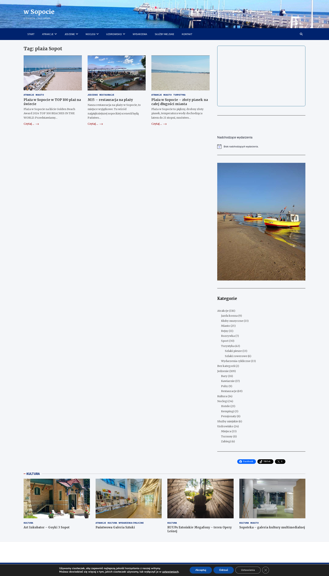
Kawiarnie (228, 381)
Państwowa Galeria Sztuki (115, 527)
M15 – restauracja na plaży (110, 100)
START (30, 34)
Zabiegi (226, 441)
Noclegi (222, 401)
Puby (224, 386)
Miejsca (226, 431)
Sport (224, 341)
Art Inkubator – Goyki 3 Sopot (46, 527)
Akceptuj (200, 570)
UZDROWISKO (114, 34)
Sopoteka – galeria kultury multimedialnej (272, 527)
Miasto (40, 94)
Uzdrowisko (225, 426)
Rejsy (224, 331)
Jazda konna (229, 315)
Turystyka (179, 94)
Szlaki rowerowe (236, 356)
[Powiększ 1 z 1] (300, 168)
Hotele (225, 406)
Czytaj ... (29, 123)
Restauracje (106, 94)
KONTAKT (187, 34)
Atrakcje (29, 94)
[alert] (261, 146)
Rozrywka (228, 336)
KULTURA (33, 474)
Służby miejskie (227, 421)
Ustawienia (248, 570)
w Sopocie (39, 12)
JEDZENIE (69, 34)
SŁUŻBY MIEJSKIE (164, 34)
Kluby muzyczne (232, 321)
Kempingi (227, 411)
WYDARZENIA (140, 34)
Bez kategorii (226, 366)
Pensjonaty (228, 416)
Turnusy (226, 436)
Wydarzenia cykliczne (235, 361)
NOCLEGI (90, 34)
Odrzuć (223, 570)
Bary (224, 376)
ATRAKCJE (48, 34)
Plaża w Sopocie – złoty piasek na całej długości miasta (179, 102)
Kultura (222, 396)
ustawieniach (170, 572)
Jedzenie (93, 94)
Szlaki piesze (233, 351)
